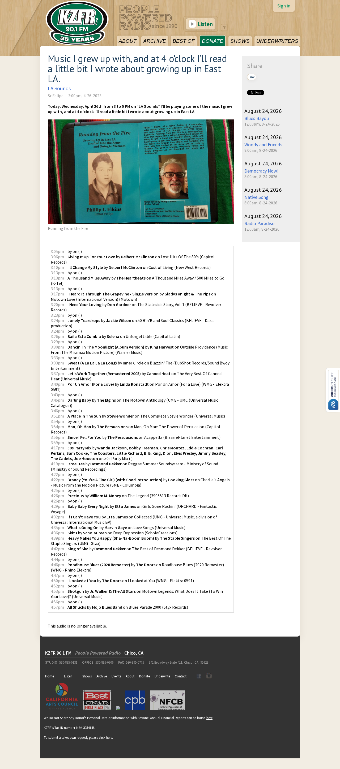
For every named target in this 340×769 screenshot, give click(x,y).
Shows (87, 676)
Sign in (283, 6)
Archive (101, 676)
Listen (205, 24)
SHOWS (240, 41)
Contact (180, 676)
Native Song (256, 197)
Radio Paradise (259, 223)
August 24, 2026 (263, 111)
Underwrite (162, 676)
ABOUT (128, 41)
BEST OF (184, 41)
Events (116, 676)
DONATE (212, 41)
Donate (144, 676)
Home (49, 676)
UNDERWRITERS (277, 41)
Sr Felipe (55, 95)
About (130, 676)
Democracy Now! (261, 171)
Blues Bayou (256, 118)
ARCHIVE (154, 41)
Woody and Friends (263, 144)
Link (252, 77)
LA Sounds (59, 88)
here (209, 718)
